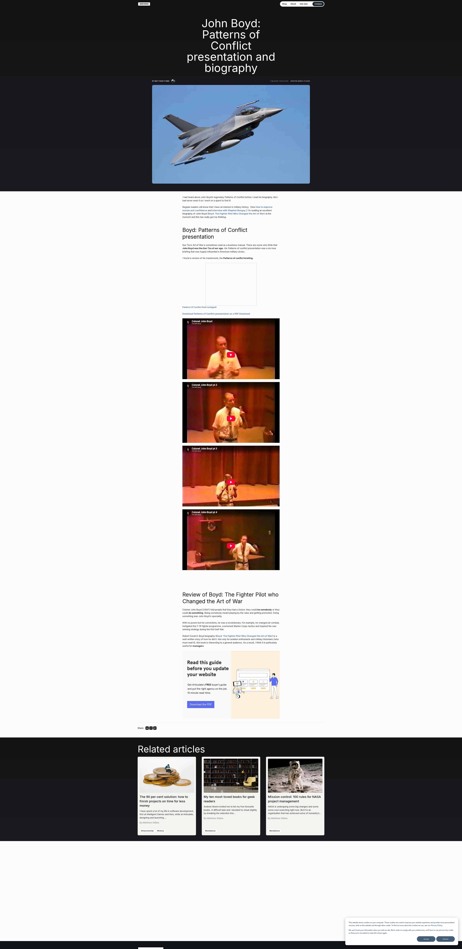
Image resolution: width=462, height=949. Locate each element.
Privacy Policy (436, 925)
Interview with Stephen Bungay (229, 210)
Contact (318, 4)
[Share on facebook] (151, 728)
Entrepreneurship (147, 831)
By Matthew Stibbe (160, 81)
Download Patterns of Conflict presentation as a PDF (210, 313)
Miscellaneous (210, 831)
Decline (445, 939)
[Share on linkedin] (147, 728)
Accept (426, 939)
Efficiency (160, 831)
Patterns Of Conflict (192, 307)
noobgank (212, 307)
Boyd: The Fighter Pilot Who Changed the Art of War (236, 213)
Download (244, 313)
